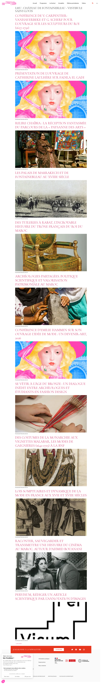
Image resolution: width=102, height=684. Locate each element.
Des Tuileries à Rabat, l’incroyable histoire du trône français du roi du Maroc (49, 226)
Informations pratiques (44, 658)
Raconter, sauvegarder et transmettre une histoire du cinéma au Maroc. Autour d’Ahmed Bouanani (48, 545)
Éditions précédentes (73, 3)
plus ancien (18, 643)
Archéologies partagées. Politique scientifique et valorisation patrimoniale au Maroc (46, 280)
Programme (43, 3)
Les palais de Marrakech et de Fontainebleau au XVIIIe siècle (42, 175)
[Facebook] (76, 649)
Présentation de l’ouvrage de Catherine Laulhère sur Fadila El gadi (49, 75)
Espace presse (42, 662)
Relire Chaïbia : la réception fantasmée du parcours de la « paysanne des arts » (50, 125)
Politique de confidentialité (66, 676)
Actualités (61, 3)
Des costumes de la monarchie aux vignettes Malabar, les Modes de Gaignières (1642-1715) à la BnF (46, 441)
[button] (93, 3)
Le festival (52, 3)
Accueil (35, 3)
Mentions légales (52, 676)
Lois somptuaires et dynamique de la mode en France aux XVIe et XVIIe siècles (51, 493)
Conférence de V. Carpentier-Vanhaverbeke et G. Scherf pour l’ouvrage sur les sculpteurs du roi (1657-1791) (47, 22)
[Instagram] (84, 649)
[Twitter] (72, 649)
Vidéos (84, 3)
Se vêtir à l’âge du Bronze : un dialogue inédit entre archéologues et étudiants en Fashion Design (50, 388)
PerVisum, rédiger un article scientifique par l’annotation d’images (50, 597)
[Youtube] (80, 649)
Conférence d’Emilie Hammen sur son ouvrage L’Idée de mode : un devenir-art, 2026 (51, 334)
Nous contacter (42, 665)
